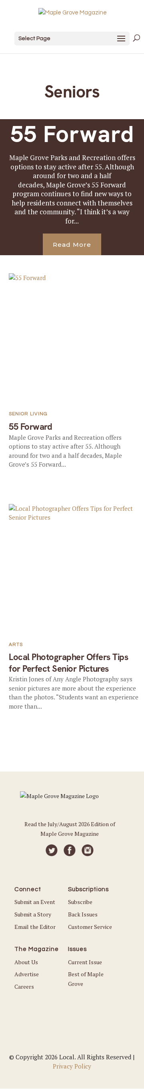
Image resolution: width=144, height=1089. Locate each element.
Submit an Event (34, 902)
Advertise (26, 974)
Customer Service (90, 927)
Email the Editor (35, 927)
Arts (16, 644)
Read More (72, 244)
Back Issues (83, 914)
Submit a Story (32, 914)
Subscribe (80, 902)
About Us (26, 962)
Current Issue (85, 962)
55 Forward (72, 134)
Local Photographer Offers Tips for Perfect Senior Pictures (68, 663)
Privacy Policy (72, 1066)
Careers (24, 986)
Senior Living (28, 414)
